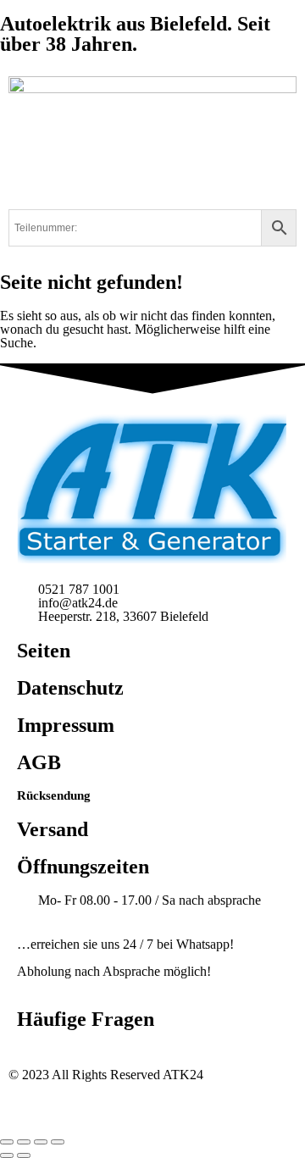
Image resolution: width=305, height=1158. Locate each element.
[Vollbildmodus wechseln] (23, 1141)
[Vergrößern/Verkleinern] (7, 1141)
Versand (52, 829)
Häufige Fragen (85, 1019)
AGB (39, 762)
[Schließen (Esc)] (57, 1141)
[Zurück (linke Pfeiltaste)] (7, 1155)
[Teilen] (40, 1141)
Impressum (65, 725)
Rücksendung (54, 795)
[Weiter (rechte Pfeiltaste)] (23, 1155)
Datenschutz (70, 688)
